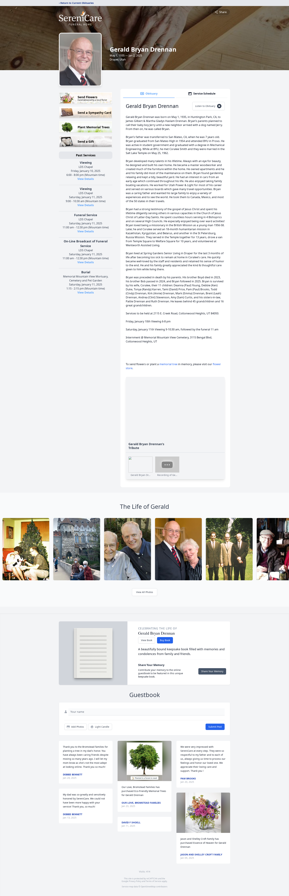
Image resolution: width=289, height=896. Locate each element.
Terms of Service (153, 881)
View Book (146, 640)
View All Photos (144, 592)
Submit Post (215, 726)
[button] (145, 761)
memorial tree (168, 364)
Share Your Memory (212, 671)
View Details (85, 179)
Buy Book (165, 640)
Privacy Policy (135, 881)
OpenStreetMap (148, 886)
